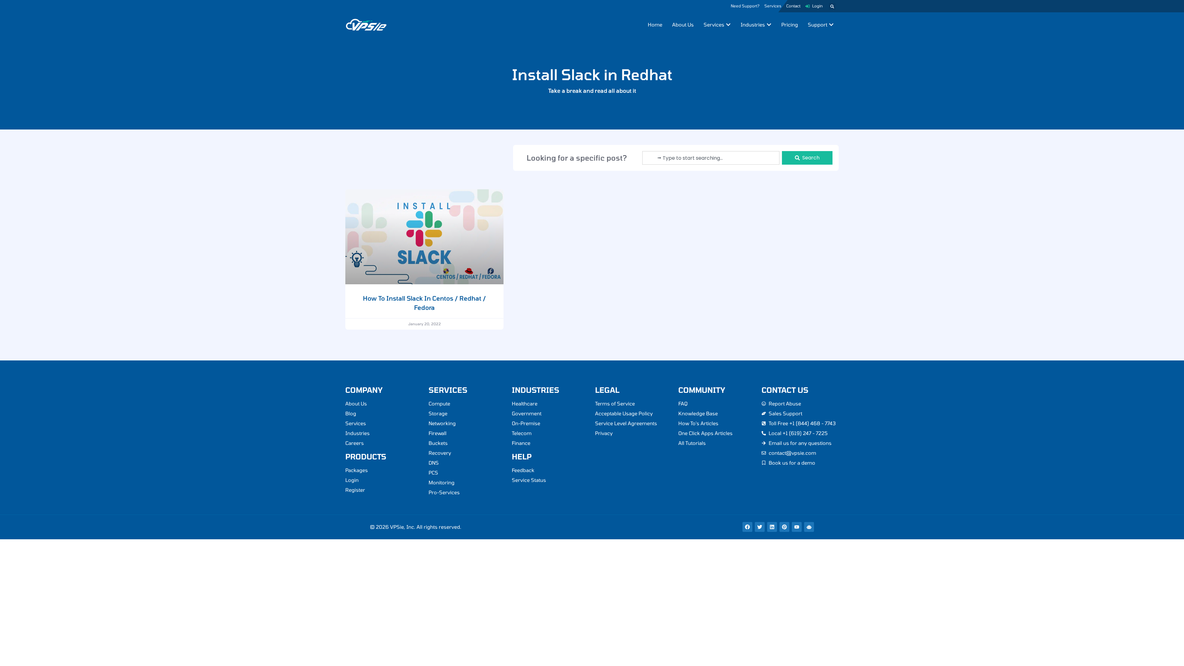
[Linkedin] (772, 527)
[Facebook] (747, 527)
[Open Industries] (769, 24)
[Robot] (809, 527)
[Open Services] (728, 24)
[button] (832, 6)
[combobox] (710, 158)
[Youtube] (797, 527)
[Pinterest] (784, 527)
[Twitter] (760, 527)
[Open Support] (831, 24)
